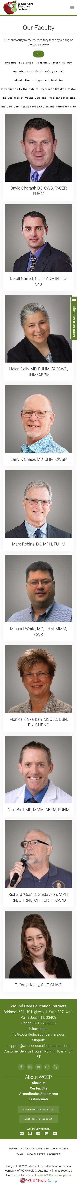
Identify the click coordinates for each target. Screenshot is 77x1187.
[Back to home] (18, 7)
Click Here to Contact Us (38, 1109)
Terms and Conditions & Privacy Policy (39, 1148)
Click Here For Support (38, 1119)
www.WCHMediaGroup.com (54, 1175)
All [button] (38, 53)
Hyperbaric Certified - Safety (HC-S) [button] (38, 71)
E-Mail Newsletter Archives (38, 1154)
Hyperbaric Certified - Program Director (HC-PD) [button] (38, 62)
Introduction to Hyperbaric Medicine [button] (38, 80)
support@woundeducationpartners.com (38, 1046)
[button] (72, 7)
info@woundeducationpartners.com (38, 1034)
